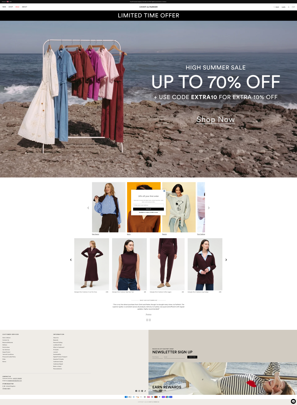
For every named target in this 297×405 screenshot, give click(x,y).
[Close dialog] (164, 191)
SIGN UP (148, 209)
